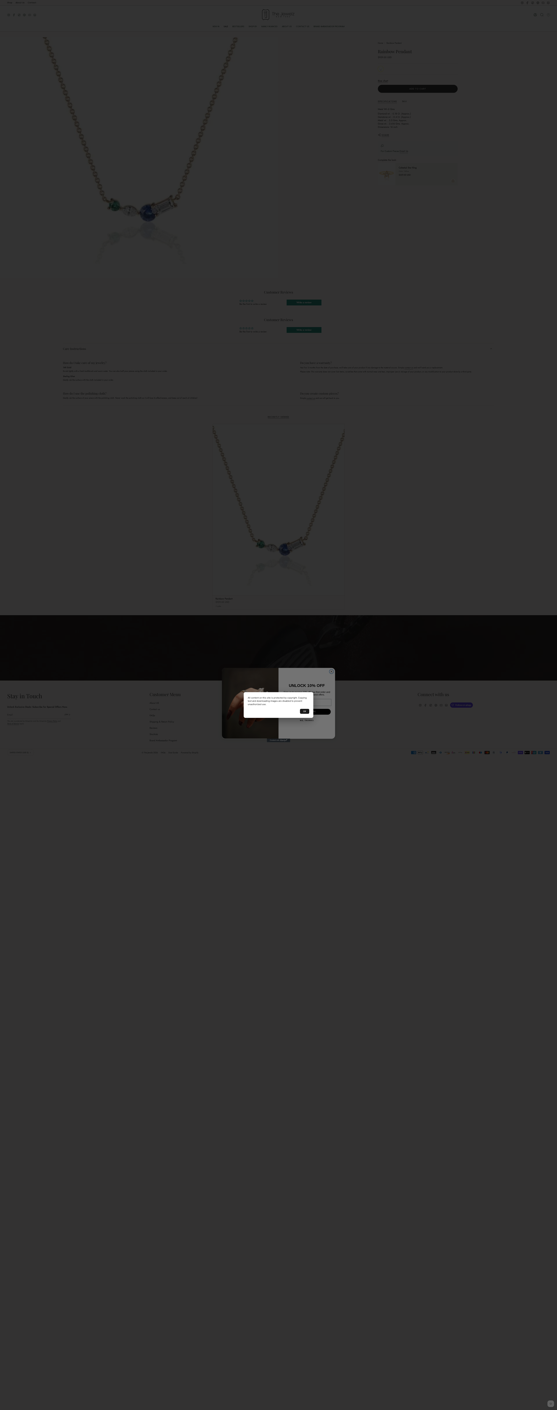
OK (304, 711)
